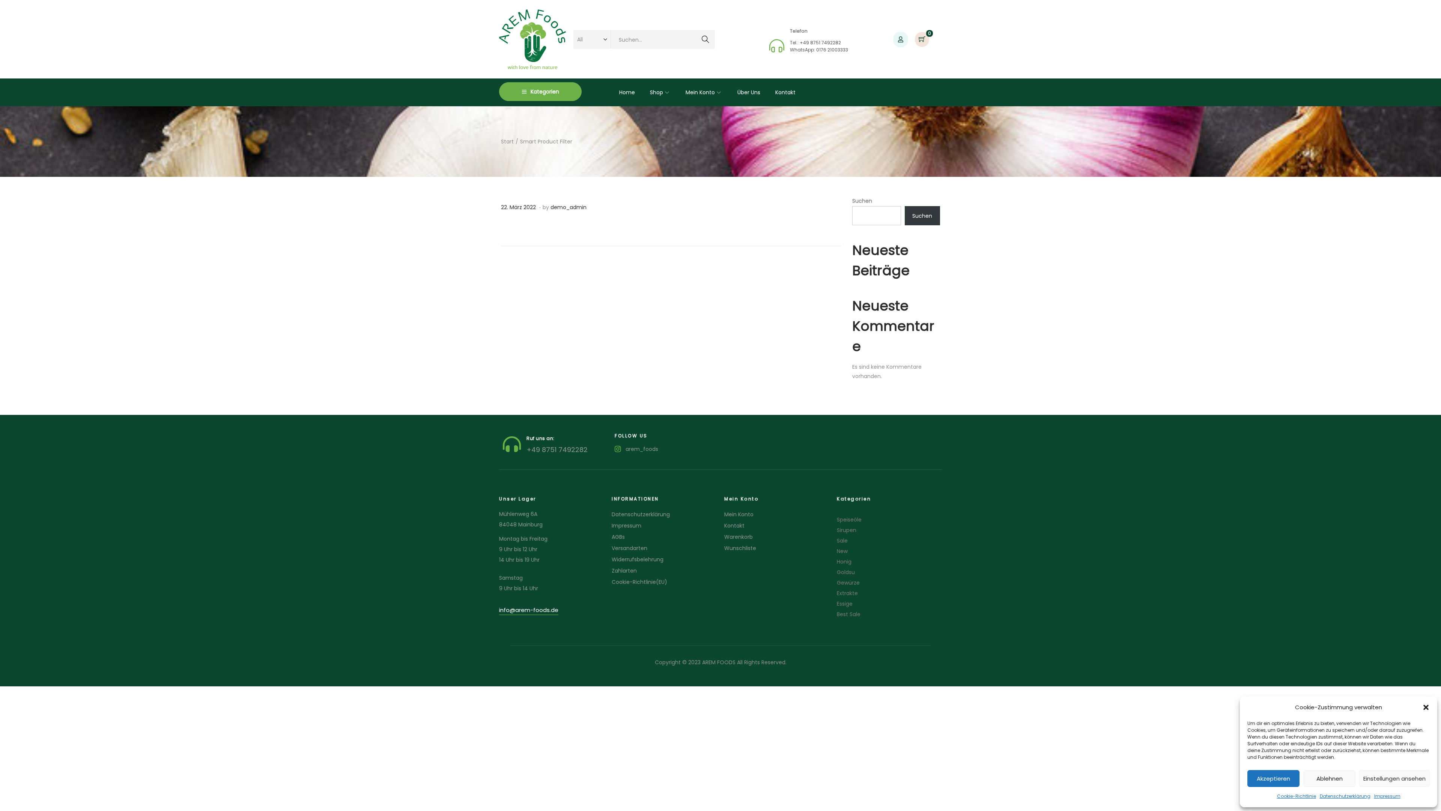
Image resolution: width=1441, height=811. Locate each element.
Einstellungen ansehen (1394, 778)
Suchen (705, 40)
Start (507, 141)
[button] (1426, 707)
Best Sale (848, 614)
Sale (842, 540)
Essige (845, 603)
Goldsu (846, 572)
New (842, 551)
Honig (844, 561)
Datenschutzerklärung (1345, 796)
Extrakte (847, 593)
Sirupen (846, 530)
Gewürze (848, 582)
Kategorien (545, 91)
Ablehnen (1329, 778)
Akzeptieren (1273, 778)
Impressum (1387, 796)
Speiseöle (849, 519)
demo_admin (569, 207)
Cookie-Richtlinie (1296, 796)
